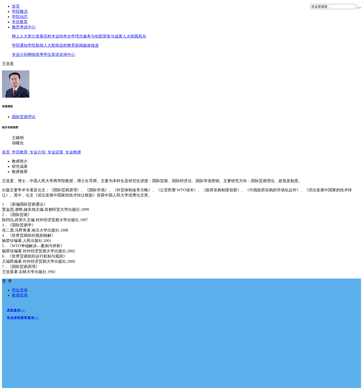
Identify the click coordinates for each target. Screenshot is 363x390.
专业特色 (59, 36)
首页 (16, 6)
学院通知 (20, 45)
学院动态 (20, 17)
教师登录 (20, 295)
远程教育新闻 (71, 45)
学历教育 (20, 22)
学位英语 (51, 54)
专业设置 (55, 152)
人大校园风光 (134, 36)
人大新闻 (51, 45)
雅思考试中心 (24, 27)
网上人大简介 (24, 36)
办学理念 (75, 36)
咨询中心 (67, 54)
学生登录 (20, 290)
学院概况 (20, 11)
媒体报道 (91, 45)
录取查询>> (16, 310)
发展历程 (43, 36)
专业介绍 (20, 54)
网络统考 (35, 54)
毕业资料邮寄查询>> (23, 317)
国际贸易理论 (24, 117)
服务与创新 (93, 36)
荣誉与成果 (112, 36)
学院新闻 (35, 45)
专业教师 (73, 152)
